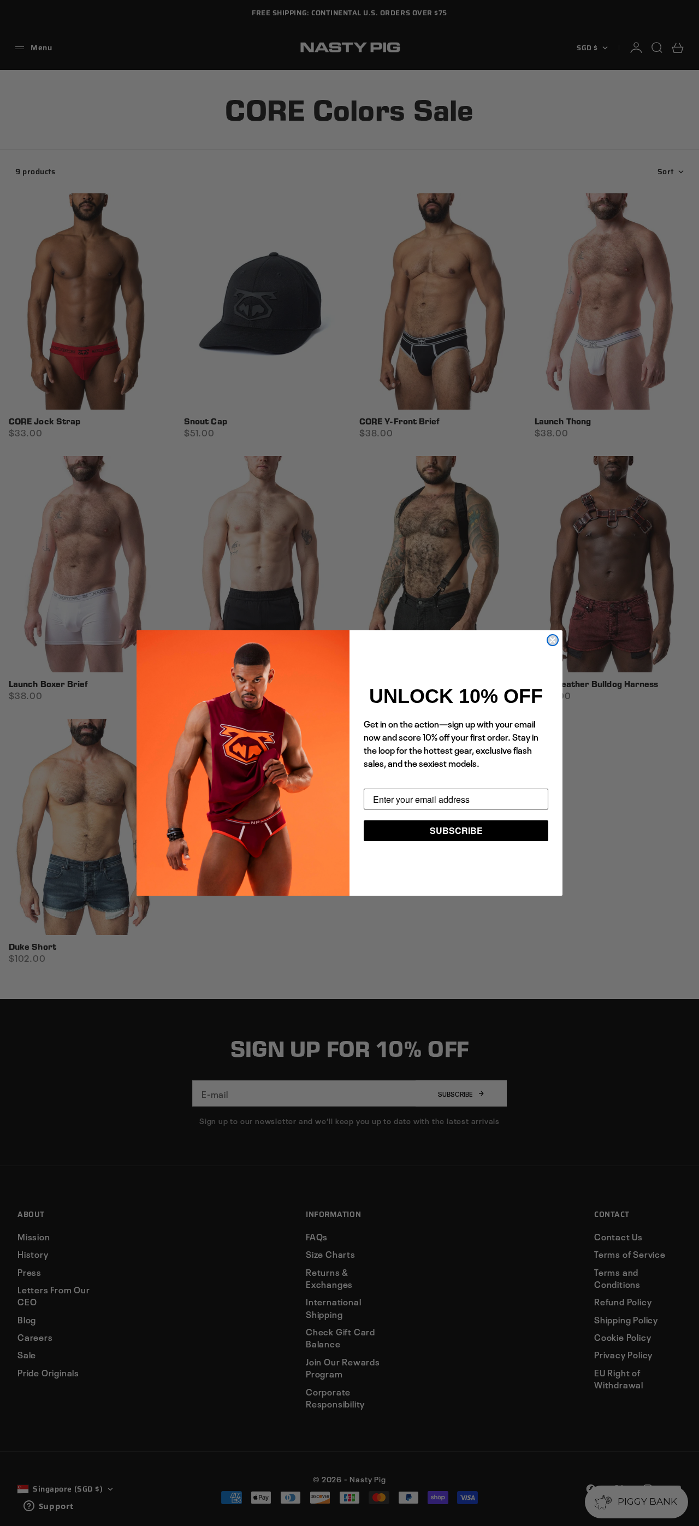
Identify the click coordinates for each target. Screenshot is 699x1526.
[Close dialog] (552, 640)
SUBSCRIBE (456, 830)
